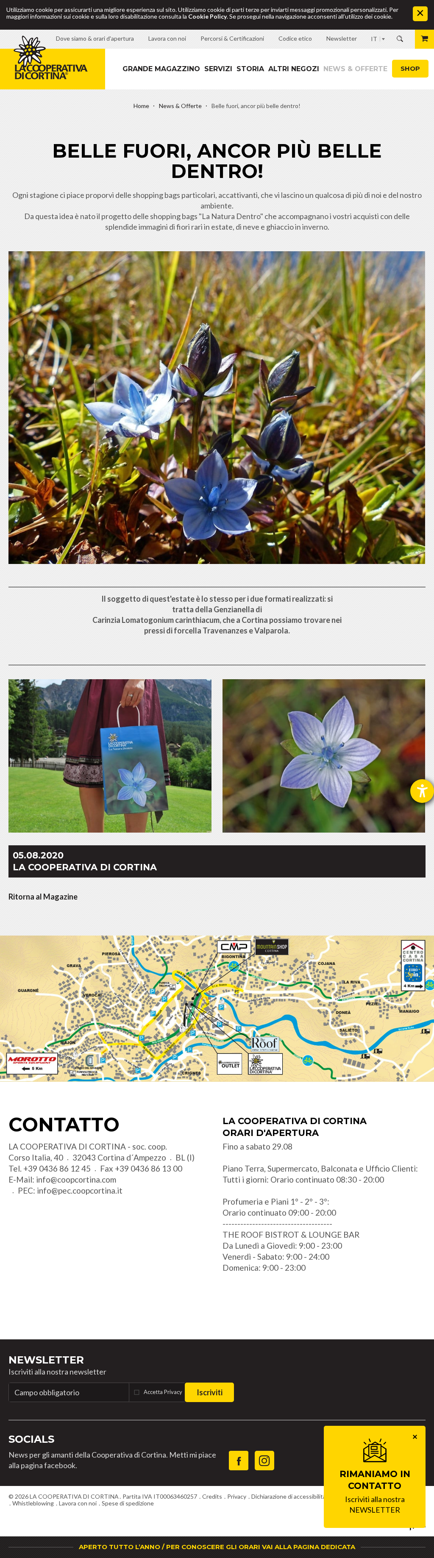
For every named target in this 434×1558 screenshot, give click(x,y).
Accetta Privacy (163, 1392)
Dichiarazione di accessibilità (288, 1496)
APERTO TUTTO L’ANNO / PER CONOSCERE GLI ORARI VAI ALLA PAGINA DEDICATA (217, 1547)
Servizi (218, 69)
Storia (250, 69)
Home (141, 105)
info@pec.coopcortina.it (79, 1190)
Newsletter (46, 1360)
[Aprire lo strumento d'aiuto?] (422, 791)
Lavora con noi (78, 1503)
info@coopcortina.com (76, 1179)
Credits (212, 1496)
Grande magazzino (161, 69)
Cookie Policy (207, 16)
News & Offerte (355, 69)
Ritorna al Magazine (43, 896)
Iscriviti (210, 1392)
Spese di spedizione (128, 1503)
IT (374, 38)
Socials (31, 1439)
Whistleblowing (33, 1503)
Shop (410, 68)
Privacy (236, 1496)
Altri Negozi (293, 69)
